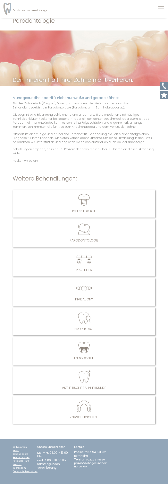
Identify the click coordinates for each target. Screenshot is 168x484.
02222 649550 (95, 459)
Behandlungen (21, 457)
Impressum (19, 468)
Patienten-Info (21, 461)
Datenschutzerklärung (25, 471)
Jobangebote (20, 454)
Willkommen (20, 447)
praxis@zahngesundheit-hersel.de (91, 464)
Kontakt (17, 464)
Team (16, 450)
